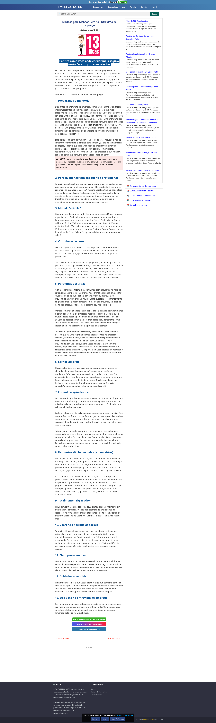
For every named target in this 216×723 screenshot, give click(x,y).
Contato (94, 689)
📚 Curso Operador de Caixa (139, 200)
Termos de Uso (96, 695)
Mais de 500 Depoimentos (137, 21)
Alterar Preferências (118, 719)
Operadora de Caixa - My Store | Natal (142, 72)
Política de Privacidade (99, 692)
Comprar (122, 2)
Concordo (95, 719)
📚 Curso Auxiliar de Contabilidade (141, 186)
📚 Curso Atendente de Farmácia (141, 195)
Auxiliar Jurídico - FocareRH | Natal (141, 137)
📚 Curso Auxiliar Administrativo (140, 191)
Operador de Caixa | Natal (137, 105)
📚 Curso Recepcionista (137, 205)
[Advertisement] (89, 664)
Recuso (105, 719)
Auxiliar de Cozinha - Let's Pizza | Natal (142, 170)
